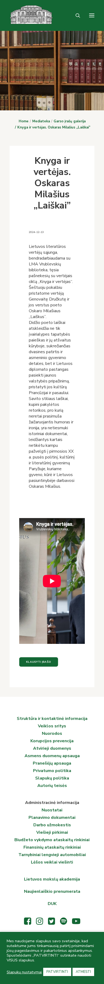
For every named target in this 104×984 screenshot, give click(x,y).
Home (24, 121)
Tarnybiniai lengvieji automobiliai (52, 855)
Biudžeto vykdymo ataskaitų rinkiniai (52, 840)
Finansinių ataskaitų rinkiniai (52, 847)
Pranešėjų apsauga (52, 763)
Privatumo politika (52, 771)
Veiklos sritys (52, 726)
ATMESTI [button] (83, 971)
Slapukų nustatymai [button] (24, 972)
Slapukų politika (52, 778)
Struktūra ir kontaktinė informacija (52, 719)
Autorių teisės (52, 786)
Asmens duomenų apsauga (52, 756)
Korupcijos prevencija (52, 741)
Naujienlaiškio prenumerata (52, 891)
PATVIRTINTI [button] (57, 971)
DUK (52, 904)
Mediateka (41, 121)
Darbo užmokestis (52, 825)
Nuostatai (52, 810)
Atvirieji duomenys (52, 748)
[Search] (75, 15)
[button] (91, 15)
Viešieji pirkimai (52, 832)
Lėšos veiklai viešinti (52, 862)
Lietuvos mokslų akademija (52, 879)
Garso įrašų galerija (70, 121)
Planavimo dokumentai (52, 817)
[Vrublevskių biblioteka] (16, 15)
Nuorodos (52, 733)
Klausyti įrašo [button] (38, 662)
